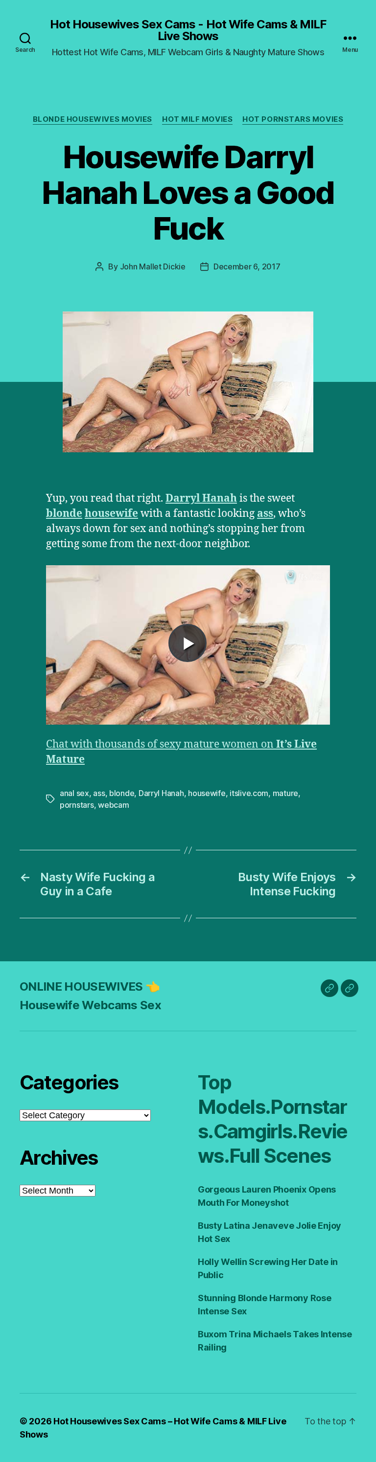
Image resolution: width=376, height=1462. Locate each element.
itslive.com (249, 793)
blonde (64, 513)
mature (285, 793)
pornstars (77, 805)
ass (265, 513)
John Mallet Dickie (153, 266)
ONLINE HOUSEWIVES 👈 (90, 986)
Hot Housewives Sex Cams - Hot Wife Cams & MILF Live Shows (188, 30)
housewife (111, 513)
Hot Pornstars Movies (292, 119)
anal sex (74, 793)
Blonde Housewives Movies (92, 119)
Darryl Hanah (201, 498)
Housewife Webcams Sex (90, 1005)
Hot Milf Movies (197, 119)
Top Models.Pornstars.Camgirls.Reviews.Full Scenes (272, 1119)
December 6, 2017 (247, 266)
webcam (113, 805)
